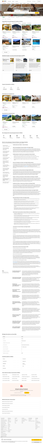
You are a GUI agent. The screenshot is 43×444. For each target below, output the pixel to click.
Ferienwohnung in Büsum (3, 433)
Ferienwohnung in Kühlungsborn (4, 434)
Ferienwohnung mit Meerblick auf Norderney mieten (4, 426)
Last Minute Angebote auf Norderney (3, 432)
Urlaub (27, 148)
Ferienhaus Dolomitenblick (25, 102)
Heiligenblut (30, 58)
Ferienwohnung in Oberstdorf (3, 435)
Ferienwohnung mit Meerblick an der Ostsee (4, 429)
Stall (3, 58)
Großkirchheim (17, 58)
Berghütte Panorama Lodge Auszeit (7, 102)
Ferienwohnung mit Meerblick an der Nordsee (4, 427)
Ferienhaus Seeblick (34, 122)
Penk (23, 364)
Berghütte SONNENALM (6, 46)
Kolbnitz (25, 364)
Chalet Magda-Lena (5, 122)
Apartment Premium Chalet (15, 46)
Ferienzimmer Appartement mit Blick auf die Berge (28, 46)
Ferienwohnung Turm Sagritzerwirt (26, 122)
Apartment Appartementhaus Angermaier (37, 46)
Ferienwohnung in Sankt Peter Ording (3, 436)
